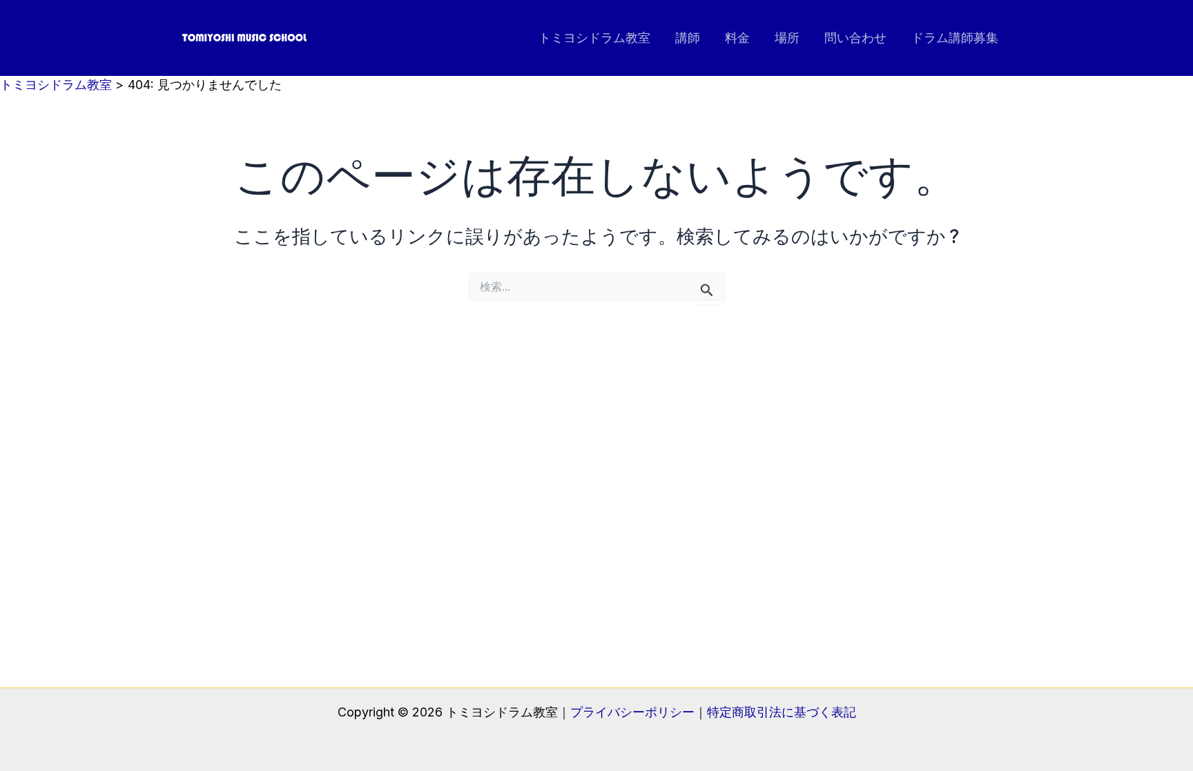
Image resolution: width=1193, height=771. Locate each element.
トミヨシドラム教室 (594, 37)
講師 (687, 37)
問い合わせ (855, 37)
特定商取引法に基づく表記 (781, 712)
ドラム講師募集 (954, 37)
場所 (787, 37)
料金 (737, 37)
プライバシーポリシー (632, 712)
